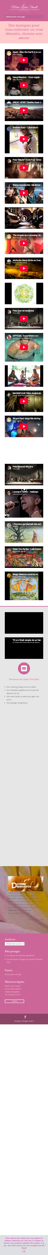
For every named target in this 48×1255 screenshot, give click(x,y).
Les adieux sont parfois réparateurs (21, 955)
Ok (24, 1251)
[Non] (45, 1245)
